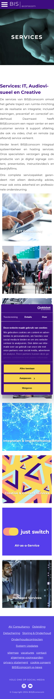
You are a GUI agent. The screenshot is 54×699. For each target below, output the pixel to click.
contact (41, 652)
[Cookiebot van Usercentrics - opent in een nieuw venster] (38, 308)
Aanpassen (25, 378)
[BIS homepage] (23, 3)
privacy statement (15, 662)
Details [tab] (28, 317)
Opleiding (38, 626)
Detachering (11, 633)
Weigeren (27, 388)
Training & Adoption (27, 283)
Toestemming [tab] (10, 317)
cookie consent (40, 662)
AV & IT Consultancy (27, 231)
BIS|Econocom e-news (27, 667)
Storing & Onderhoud (36, 633)
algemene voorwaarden (27, 657)
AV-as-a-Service (27, 545)
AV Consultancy (19, 626)
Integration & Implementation (27, 441)
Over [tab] (44, 317)
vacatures (27, 652)
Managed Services (27, 598)
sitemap (13, 652)
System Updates (27, 646)
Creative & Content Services (27, 493)
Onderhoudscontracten (27, 639)
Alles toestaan (27, 368)
